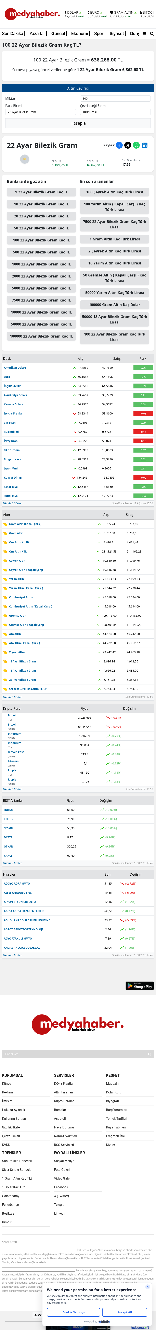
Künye (6, 1083)
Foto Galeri (62, 1170)
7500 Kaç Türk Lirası (114, 224)
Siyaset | (118, 33)
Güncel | (59, 33)
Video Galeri (62, 1178)
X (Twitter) (61, 1196)
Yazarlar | (38, 33)
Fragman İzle (115, 1136)
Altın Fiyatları (63, 1092)
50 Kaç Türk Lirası (114, 278)
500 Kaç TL (41, 252)
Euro (94, 12)
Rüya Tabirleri (116, 1127)
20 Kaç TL (41, 216)
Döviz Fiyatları (64, 1083)
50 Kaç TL (41, 228)
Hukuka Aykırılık (13, 1110)
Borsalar (60, 1110)
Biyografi (112, 1101)
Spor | (100, 33)
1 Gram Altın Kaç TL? (17, 1178)
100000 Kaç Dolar (114, 304)
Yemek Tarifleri (116, 1119)
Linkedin (60, 1213)
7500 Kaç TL (41, 300)
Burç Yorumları (116, 1110)
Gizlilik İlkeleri (12, 1127)
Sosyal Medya (64, 1161)
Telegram (60, 1205)
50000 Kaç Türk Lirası (114, 292)
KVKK (6, 1145)
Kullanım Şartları (14, 1119)
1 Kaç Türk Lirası (115, 239)
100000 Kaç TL (41, 336)
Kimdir (6, 1222)
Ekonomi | (80, 33)
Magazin (112, 1083)
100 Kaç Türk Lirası (114, 192)
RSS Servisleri (64, 1145)
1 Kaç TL (41, 192)
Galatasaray (11, 1196)
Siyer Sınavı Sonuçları (17, 1170)
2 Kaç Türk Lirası (114, 251)
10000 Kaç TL (41, 312)
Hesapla (78, 123)
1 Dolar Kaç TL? (13, 1187)
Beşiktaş (8, 1213)
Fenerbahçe (10, 1205)
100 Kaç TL (41, 240)
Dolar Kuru (113, 1092)
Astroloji (60, 1119)
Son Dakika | (13, 33)
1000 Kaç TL (41, 264)
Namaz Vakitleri (65, 1136)
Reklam (7, 1092)
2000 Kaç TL (41, 276)
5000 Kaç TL (41, 288)
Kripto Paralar (64, 1101)
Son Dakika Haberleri (17, 1161)
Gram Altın (123, 12)
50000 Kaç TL (41, 324)
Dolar (72, 12)
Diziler (110, 1145)
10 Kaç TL (41, 204)
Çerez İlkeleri (11, 1136)
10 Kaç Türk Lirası (114, 263)
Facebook (61, 1187)
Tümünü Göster (12, 503)
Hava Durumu (64, 1127)
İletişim (7, 1101)
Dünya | (137, 33)
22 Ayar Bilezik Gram (37, 44)
